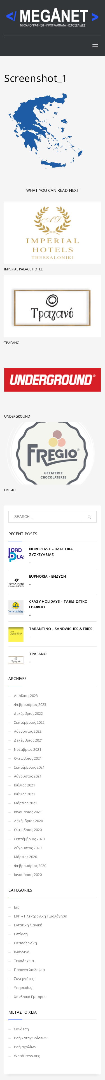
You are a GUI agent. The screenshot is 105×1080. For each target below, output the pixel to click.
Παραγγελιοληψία (29, 969)
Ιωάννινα (21, 951)
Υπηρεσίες (23, 987)
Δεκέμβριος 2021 (28, 740)
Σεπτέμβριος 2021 (29, 767)
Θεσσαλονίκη (25, 942)
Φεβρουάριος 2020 (30, 865)
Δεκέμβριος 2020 (28, 820)
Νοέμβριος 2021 (27, 749)
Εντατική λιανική (28, 925)
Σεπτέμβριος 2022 (29, 722)
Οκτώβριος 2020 (28, 829)
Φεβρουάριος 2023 (30, 704)
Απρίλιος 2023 (26, 695)
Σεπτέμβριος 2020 (29, 838)
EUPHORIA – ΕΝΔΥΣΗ (47, 576)
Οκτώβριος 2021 (28, 758)
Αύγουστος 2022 (27, 731)
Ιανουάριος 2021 (28, 811)
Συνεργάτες (24, 978)
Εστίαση (21, 933)
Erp (17, 907)
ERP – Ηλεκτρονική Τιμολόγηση (40, 916)
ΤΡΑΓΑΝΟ (12, 342)
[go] (89, 517)
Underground (17, 416)
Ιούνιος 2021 (24, 793)
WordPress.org (26, 1055)
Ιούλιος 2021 (24, 785)
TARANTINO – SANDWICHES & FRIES (60, 628)
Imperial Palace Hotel (23, 269)
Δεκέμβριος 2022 (28, 713)
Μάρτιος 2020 (25, 856)
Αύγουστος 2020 (27, 847)
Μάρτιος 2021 (25, 802)
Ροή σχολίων (25, 1046)
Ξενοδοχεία (24, 960)
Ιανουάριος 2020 (28, 874)
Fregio (10, 490)
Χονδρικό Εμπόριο (30, 996)
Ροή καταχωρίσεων (30, 1037)
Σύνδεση (21, 1028)
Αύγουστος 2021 (27, 776)
